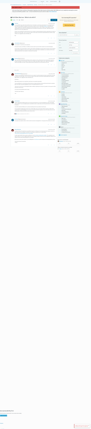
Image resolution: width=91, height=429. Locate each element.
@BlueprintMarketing (22, 119)
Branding (63, 107)
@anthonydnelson (21, 58)
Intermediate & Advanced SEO (66, 84)
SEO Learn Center (64, 99)
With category (61, 50)
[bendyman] (58, 141)
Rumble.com (46, 26)
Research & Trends (64, 116)
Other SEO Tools (64, 124)
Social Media (63, 113)
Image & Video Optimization (66, 86)
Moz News (63, 95)
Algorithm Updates (65, 121)
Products (1, 423)
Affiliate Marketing (64, 106)
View (59, 42)
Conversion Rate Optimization (66, 109)
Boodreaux (16, 23)
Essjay (60, 148)
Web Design (63, 110)
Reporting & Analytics (65, 83)
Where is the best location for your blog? (65, 147)
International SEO (64, 87)
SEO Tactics (63, 72)
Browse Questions (63, 40)
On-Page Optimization (65, 80)
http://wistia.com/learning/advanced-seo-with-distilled (24, 133)
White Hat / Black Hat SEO (66, 122)
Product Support (64, 129)
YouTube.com (37, 139)
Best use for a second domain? (63, 139)
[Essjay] (58, 148)
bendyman (61, 141)
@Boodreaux (22, 43)
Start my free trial (69, 25)
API (62, 68)
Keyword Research (64, 77)
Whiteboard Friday (65, 101)
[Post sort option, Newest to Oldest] (49, 20)
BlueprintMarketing (18, 73)
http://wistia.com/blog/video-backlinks (40, 135)
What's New (63, 69)
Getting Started (64, 62)
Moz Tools (62, 60)
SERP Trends (64, 118)
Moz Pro (63, 64)
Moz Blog (63, 94)
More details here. (53, 11)
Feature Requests (64, 130)
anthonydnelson (17, 43)
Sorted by (60, 47)
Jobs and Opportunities (65, 98)
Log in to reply (54, 19)
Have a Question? (63, 32)
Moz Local (63, 65)
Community (63, 91)
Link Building (63, 79)
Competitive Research (65, 76)
